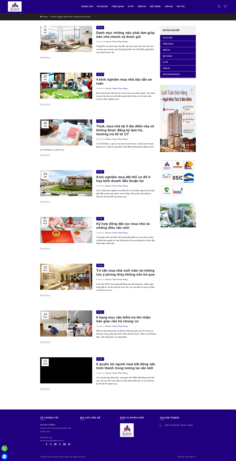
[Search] (219, 6)
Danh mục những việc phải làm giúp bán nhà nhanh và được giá (125, 35)
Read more (45, 57)
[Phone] (4, 448)
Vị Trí (131, 6)
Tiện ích (141, 6)
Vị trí (165, 62)
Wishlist (226, 5)
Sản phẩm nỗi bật (171, 74)
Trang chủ (87, 6)
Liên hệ (169, 6)
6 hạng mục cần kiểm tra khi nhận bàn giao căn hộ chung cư (123, 319)
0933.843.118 (46, 437)
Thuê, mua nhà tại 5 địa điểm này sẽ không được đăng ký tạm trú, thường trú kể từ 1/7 (125, 130)
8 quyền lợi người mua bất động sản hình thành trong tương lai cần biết (125, 366)
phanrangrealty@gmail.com (52, 440)
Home (45, 17)
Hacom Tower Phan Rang (58, 457)
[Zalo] (4, 456)
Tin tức (180, 6)
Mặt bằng (155, 6)
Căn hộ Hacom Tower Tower (178, 425)
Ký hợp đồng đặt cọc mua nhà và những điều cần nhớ (123, 226)
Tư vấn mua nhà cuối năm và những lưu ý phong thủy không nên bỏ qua (125, 272)
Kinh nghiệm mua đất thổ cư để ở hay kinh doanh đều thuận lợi (123, 179)
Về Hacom (102, 6)
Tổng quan (117, 6)
